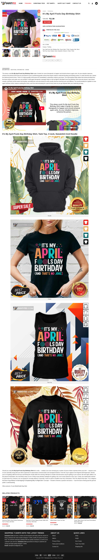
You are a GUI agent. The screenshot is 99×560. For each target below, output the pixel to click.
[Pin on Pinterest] (52, 60)
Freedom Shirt (73, 49)
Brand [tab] (27, 69)
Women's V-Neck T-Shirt (68, 51)
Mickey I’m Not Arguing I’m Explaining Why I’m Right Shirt (27, 480)
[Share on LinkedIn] (58, 60)
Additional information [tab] (17, 69)
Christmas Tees (39, 3)
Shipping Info (79, 546)
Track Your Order (80, 544)
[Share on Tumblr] (60, 60)
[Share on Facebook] (44, 60)
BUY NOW (47, 22)
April (63, 79)
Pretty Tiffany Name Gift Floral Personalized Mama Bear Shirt (85, 521)
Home (21, 3)
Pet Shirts (51, 3)
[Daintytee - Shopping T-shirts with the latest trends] (8, 3)
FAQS (77, 538)
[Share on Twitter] (47, 60)
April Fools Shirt (49, 49)
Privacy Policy (56, 541)
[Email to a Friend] (49, 60)
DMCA (54, 538)
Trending (28, 3)
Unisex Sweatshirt (58, 51)
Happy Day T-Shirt (64, 3)
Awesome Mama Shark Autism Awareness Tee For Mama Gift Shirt (12, 521)
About (54, 535)
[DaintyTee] (49, 56)
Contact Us (77, 3)
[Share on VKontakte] (55, 60)
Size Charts (78, 541)
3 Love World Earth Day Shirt (19, 486)
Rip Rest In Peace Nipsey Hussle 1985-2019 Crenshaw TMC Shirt (37, 521)
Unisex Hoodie (50, 51)
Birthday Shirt (56, 49)
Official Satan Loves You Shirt (57, 520)
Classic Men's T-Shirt (64, 49)
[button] (88, 3)
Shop (76, 535)
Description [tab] (5, 69)
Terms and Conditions (58, 544)
